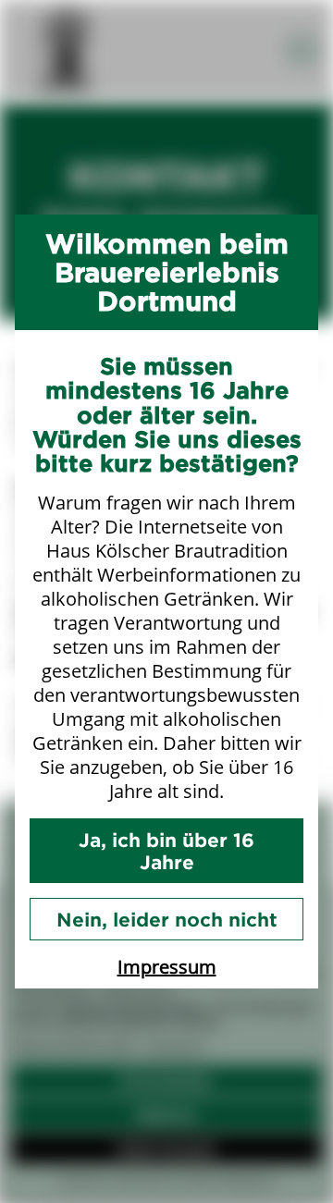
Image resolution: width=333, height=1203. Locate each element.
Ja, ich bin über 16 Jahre (166, 851)
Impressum (166, 966)
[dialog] (166, 601)
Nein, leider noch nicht (167, 919)
